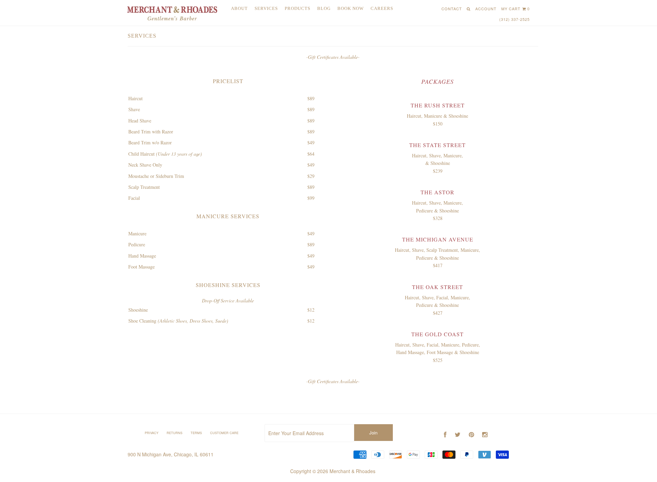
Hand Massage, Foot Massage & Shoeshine (437, 352)
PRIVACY (151, 433)
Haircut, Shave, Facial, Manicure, (437, 297)
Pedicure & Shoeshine (437, 210)
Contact (451, 8)
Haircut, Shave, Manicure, (437, 155)
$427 (437, 313)
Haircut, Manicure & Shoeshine (437, 116)
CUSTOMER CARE (224, 433)
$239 (437, 171)
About (239, 8)
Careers (382, 8)
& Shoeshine (437, 163)
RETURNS (174, 433)
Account (486, 8)
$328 (437, 218)
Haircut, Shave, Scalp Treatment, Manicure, (437, 250)
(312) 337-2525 (514, 19)
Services (266, 8)
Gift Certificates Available (333, 57)
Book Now (350, 8)
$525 (437, 360)
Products (297, 8)
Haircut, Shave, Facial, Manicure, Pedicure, (437, 344)
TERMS (196, 433)
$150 (437, 123)
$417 (437, 265)
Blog (324, 8)
